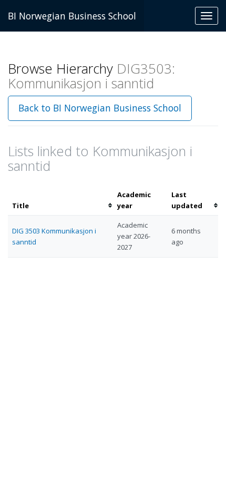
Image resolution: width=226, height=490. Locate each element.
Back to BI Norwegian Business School (99, 107)
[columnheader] (60, 200)
